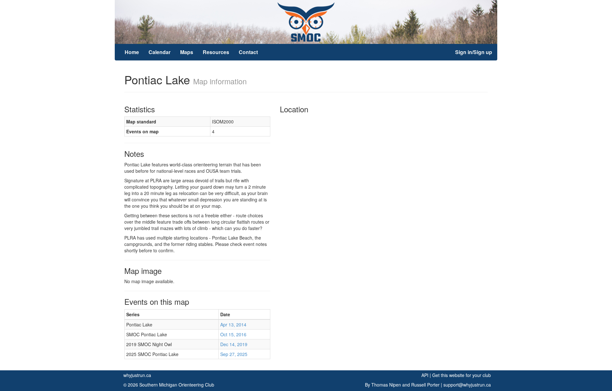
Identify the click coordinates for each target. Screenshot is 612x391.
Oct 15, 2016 (233, 334)
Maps (186, 52)
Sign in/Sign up (473, 52)
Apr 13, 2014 (233, 324)
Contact (248, 52)
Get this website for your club (461, 375)
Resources (216, 52)
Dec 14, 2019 (233, 344)
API (424, 375)
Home (132, 52)
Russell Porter (425, 384)
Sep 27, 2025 (233, 354)
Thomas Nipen (386, 384)
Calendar (160, 52)
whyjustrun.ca (137, 375)
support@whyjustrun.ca (467, 384)
